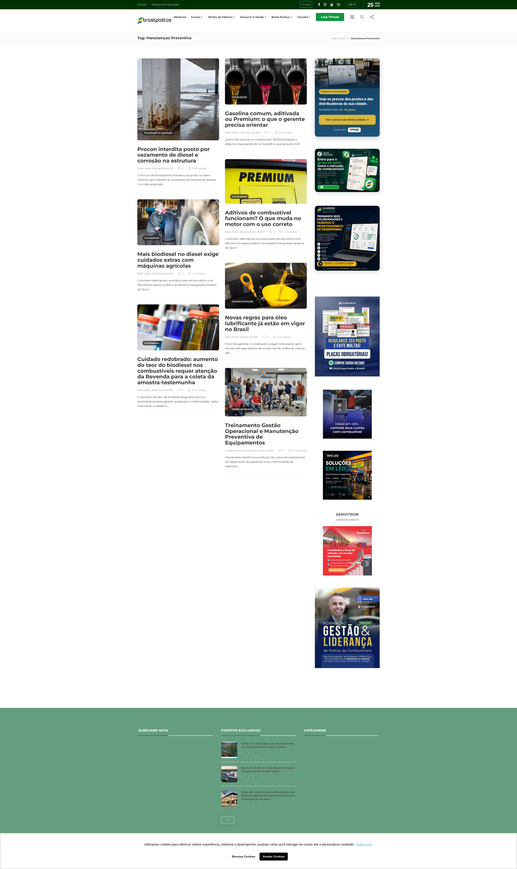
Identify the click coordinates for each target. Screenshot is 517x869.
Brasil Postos (338, 38)
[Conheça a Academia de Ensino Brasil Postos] (347, 238)
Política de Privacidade (165, 4)
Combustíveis (239, 97)
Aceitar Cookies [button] (274, 856)
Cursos (196, 17)
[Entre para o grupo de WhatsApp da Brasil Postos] (347, 170)
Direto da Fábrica (220, 17)
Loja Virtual (330, 17)
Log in (352, 4)
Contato (142, 4)
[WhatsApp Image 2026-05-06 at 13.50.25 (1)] (347, 474)
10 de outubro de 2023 (262, 450)
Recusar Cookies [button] (243, 856)
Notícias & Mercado (242, 301)
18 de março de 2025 (162, 390)
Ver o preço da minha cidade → (347, 119)
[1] (347, 413)
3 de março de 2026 (250, 132)
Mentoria (180, 17)
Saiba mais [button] (364, 844)
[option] (258, 776)
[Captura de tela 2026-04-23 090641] (347, 550)
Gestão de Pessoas (242, 409)
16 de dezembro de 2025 (252, 231)
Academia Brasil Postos (237, 450)
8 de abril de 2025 (249, 337)
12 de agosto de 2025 (162, 273)
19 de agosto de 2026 (162, 168)
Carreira (302, 17)
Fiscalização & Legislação (158, 132)
